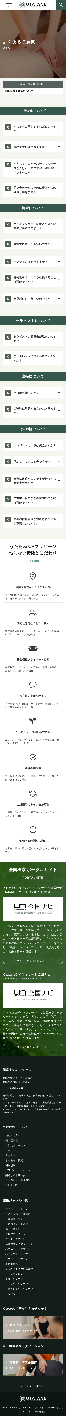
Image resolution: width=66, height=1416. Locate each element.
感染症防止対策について (19, 91)
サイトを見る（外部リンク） (33, 960)
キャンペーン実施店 (19, 1213)
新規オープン (15, 1218)
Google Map (16, 1088)
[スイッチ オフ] (61, 5)
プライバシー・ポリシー (33, 1386)
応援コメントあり (18, 1223)
